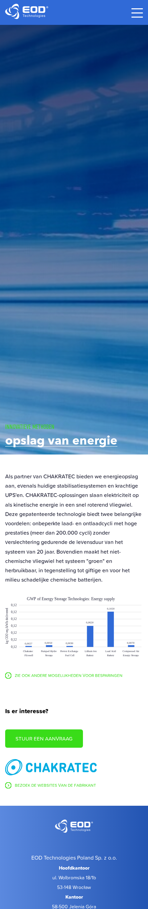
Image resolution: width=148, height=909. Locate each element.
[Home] (74, 827)
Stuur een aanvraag (44, 739)
